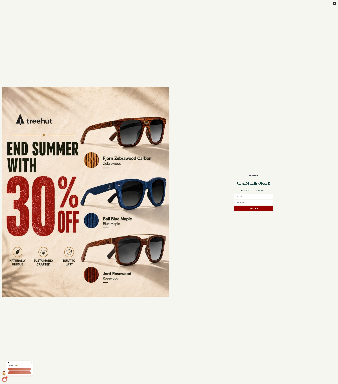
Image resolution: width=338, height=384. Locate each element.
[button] (4, 379)
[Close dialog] (334, 3)
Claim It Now (253, 208)
